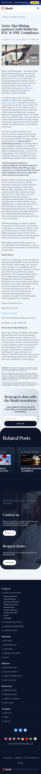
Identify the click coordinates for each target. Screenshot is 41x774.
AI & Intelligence (10, 672)
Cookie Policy (19, 757)
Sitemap (20, 763)
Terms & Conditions (32, 757)
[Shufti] (7, 8)
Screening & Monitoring (14, 626)
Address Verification (11, 604)
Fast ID (6, 615)
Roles (6, 657)
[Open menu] (37, 8)
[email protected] (9, 313)
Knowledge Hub (10, 690)
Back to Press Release (14, 17)
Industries (8, 649)
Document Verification (11, 602)
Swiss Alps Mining (10, 103)
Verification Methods (13, 676)
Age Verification (9, 607)
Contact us (9, 533)
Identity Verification (12, 593)
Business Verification (13, 622)
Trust (6, 717)
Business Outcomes (12, 653)
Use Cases (8, 641)
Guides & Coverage (11, 699)
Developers (8, 703)
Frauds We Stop (10, 645)
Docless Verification (11, 613)
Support (7, 721)
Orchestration (10, 667)
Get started (9, 562)
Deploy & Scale (10, 680)
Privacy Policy (7, 757)
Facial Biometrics (10, 599)
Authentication (10, 630)
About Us (7, 713)
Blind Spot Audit (10, 694)
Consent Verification (11, 610)
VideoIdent (7, 618)
